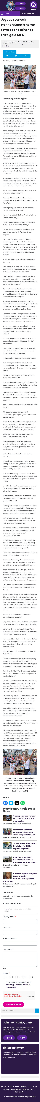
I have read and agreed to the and (18, 985)
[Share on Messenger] (11, 803)
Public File (25, 1086)
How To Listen (13, 1086)
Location (7, 927)
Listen (22, 3)
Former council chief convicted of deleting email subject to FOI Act (24, 832)
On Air (34, 1086)
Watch (21, 8)
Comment (8, 949)
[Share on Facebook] (5, 803)
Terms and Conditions (12, 1089)
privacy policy (12, 985)
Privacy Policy (29, 1089)
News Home (10, 52)
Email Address (9, 938)
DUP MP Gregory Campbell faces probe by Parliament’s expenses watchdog (20, 877)
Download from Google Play (11, 1068)
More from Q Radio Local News (17, 56)
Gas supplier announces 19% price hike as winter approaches (24, 818)
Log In (22, 1037)
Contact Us (19, 1091)
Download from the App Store (11, 1062)
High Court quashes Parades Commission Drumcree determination (24, 860)
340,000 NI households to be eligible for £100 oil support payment (24, 846)
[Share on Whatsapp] (22, 803)
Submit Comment (13, 1004)
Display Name (9, 916)
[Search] (37, 1011)
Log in (7, 909)
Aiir (34, 1096)
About (3, 1086)
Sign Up (9, 1037)
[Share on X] (17, 803)
